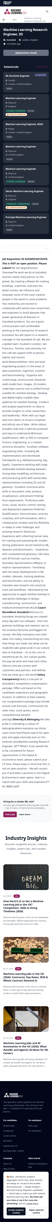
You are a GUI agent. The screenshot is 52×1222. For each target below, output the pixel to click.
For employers (34, 1130)
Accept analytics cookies (16, 1211)
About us (7, 1163)
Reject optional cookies (36, 1211)
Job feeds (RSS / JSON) (13, 1151)
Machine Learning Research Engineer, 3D (34, 19)
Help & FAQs (9, 1168)
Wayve (11, 128)
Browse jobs (9, 1125)
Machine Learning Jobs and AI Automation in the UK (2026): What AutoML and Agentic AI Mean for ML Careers (25, 1048)
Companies (8, 1130)
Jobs (15, 19)
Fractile (11, 80)
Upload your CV (10, 1145)
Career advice (9, 1135)
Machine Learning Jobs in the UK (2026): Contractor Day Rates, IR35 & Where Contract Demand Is (25, 977)
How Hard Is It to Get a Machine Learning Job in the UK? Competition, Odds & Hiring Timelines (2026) (23, 906)
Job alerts (7, 1140)
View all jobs (42, 66)
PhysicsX (12, 102)
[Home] (3, 19)
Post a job (10, 814)
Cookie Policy (32, 1203)
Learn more (26, 814)
